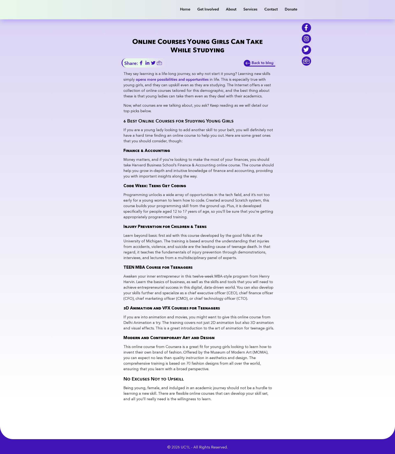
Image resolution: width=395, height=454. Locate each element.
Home (185, 9)
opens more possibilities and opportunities (172, 79)
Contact (271, 9)
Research (255, 5)
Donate (207, 5)
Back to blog (262, 62)
